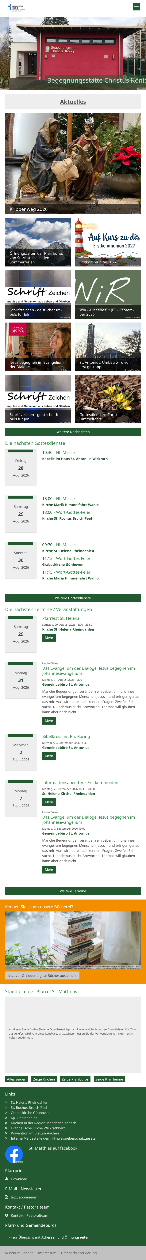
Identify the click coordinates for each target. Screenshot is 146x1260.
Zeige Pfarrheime (109, 1079)
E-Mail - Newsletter (23, 1188)
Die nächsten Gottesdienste (35, 443)
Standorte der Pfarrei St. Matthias (41, 991)
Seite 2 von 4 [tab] (69, 86)
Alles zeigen (16, 1079)
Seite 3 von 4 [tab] (76, 86)
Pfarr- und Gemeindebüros (30, 1225)
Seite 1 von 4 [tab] (63, 86)
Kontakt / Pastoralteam (27, 1206)
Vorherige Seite (7, 53)
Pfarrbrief (14, 1170)
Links (10, 1093)
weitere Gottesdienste (73, 598)
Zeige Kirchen (44, 1079)
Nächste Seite (138, 53)
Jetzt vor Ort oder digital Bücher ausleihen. (42, 975)
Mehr (49, 637)
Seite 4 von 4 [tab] (83, 86)
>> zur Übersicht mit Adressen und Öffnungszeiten (48, 1237)
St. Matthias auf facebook (53, 1148)
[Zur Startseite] (18, 8)
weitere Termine (73, 891)
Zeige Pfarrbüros (75, 1079)
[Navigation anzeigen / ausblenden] (136, 6)
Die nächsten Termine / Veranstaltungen (48, 609)
